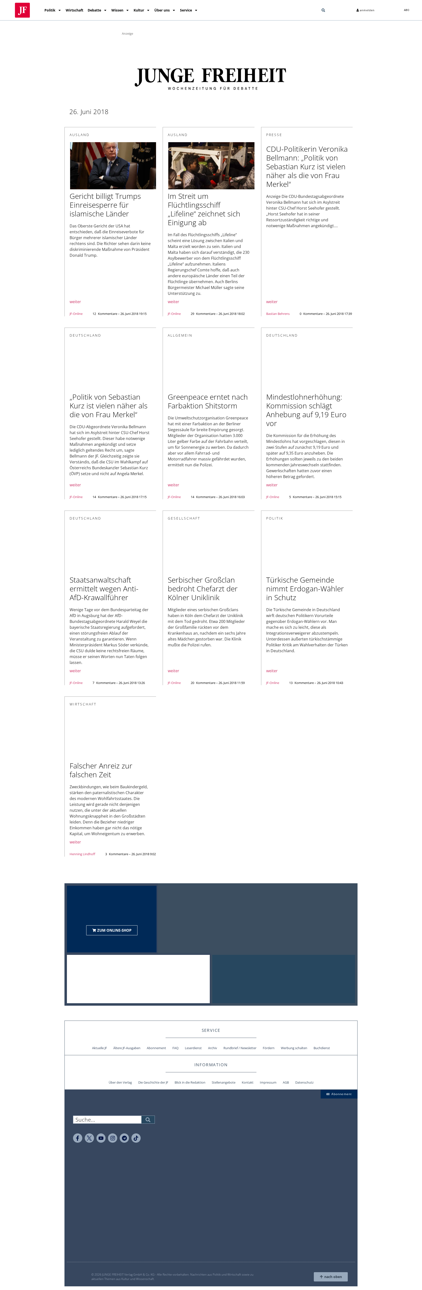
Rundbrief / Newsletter (239, 1048)
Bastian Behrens (278, 313)
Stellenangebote (223, 1082)
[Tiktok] (136, 1138)
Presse (274, 134)
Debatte (94, 10)
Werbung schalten (294, 1048)
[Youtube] (101, 1138)
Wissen (117, 10)
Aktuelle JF (99, 1048)
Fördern (268, 1048)
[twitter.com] (89, 1138)
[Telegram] (124, 1138)
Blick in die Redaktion (190, 1082)
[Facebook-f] (77, 1138)
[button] (323, 10)
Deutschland (85, 335)
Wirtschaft (74, 10)
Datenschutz (304, 1082)
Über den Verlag (120, 1082)
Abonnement (156, 1048)
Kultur (139, 10)
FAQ (175, 1048)
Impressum (268, 1082)
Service (186, 10)
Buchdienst (322, 1048)
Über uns (162, 10)
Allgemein (180, 335)
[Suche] (148, 1119)
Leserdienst (193, 1048)
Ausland (80, 134)
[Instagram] (112, 1138)
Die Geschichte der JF (153, 1082)
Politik (49, 10)
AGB (286, 1082)
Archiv (212, 1048)
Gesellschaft (184, 518)
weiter (75, 301)
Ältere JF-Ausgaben (126, 1048)
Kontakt (247, 1082)
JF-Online (76, 313)
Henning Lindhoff (82, 854)
